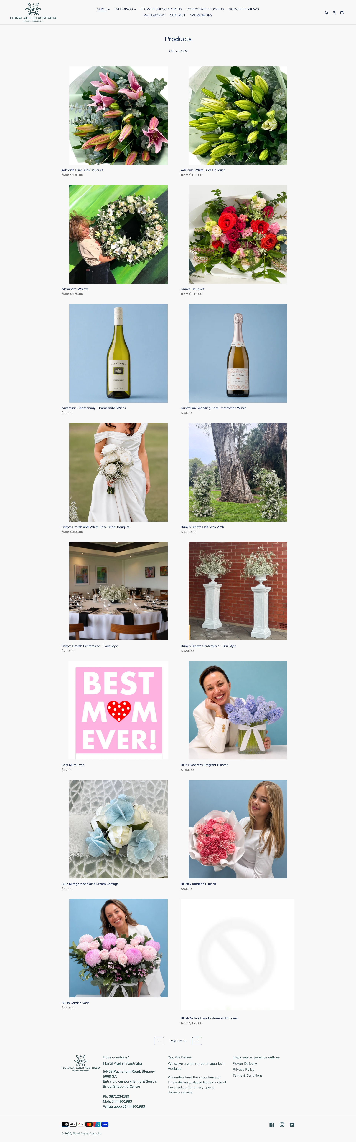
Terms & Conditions (248, 1075)
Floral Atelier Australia (86, 1133)
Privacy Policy (243, 1069)
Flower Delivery (245, 1063)
